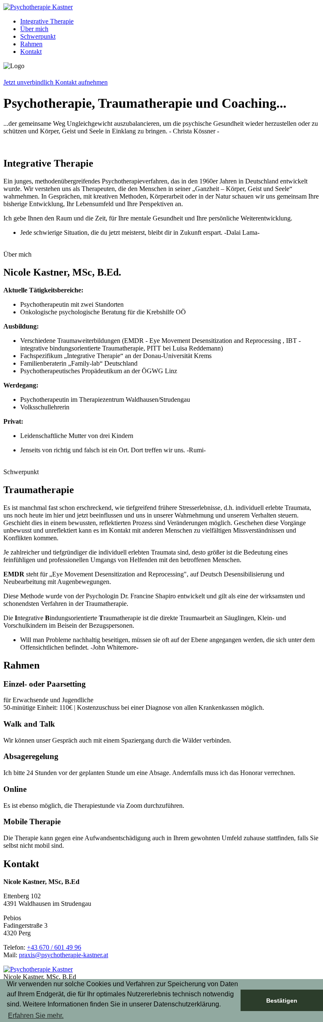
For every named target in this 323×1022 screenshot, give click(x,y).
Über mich (34, 28)
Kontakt (31, 51)
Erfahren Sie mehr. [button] (36, 1015)
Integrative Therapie (47, 21)
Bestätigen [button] (281, 1000)
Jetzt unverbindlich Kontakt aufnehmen (55, 82)
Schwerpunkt (38, 36)
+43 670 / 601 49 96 (54, 947)
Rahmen (31, 44)
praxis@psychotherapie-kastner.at (63, 954)
